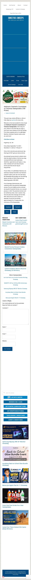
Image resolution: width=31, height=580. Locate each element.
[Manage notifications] (3, 577)
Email (4, 334)
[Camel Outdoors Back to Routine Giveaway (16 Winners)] (15, 260)
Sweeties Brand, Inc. (13, 571)
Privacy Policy (15, 574)
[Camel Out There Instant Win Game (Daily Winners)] (15, 517)
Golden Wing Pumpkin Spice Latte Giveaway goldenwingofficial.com (22, 222)
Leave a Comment (10, 113)
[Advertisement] (15, 372)
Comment (5, 308)
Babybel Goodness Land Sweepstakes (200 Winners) (8, 223)
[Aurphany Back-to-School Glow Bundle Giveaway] (15, 454)
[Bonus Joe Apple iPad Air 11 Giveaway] (15, 476)
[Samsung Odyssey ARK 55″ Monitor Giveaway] (15, 432)
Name (4, 327)
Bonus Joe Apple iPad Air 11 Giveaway (15, 297)
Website (4, 341)
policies (14, 120)
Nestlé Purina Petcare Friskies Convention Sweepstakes (15, 248)
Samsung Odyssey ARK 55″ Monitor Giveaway (15, 288)
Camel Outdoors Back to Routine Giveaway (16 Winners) (15, 269)
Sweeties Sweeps (16, 18)
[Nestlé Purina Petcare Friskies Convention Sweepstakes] (15, 238)
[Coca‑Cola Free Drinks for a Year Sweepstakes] (15, 496)
